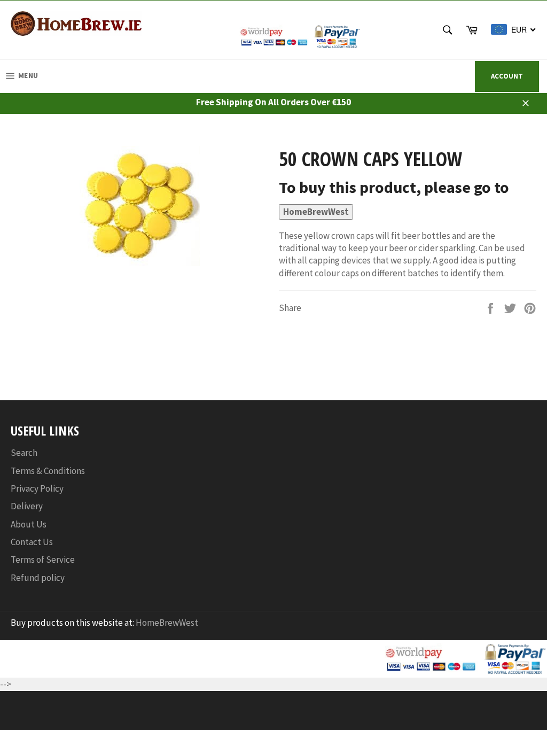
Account (507, 76)
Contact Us (32, 542)
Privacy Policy (37, 488)
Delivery (27, 506)
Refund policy (38, 578)
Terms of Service (43, 559)
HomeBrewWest (316, 212)
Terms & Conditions (48, 471)
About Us (28, 524)
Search (24, 453)
